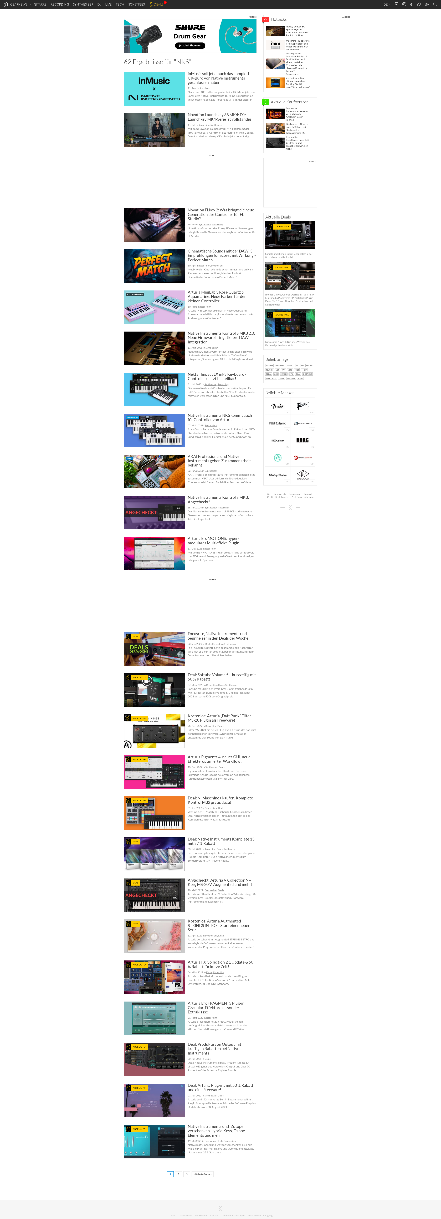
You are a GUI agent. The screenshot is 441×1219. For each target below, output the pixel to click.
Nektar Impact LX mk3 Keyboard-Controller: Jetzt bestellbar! (217, 376)
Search (435, 4)
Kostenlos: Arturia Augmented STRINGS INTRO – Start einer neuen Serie (219, 925)
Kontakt (308, 494)
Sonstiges (136, 4)
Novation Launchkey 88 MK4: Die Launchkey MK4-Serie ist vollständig (219, 116)
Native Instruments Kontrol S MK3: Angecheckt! (218, 499)
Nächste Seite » (203, 1174)
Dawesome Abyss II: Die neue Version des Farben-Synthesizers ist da (287, 330)
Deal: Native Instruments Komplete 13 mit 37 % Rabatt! (221, 841)
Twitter (419, 4)
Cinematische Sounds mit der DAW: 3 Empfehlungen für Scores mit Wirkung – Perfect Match (222, 255)
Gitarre (40, 4)
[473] (303, 405)
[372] (277, 457)
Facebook (411, 4)
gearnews (18, 4)
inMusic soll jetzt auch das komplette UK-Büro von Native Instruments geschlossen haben (220, 78)
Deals (158, 4)
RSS (427, 4)
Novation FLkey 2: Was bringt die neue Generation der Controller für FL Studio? (221, 214)
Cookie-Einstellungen (277, 497)
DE (385, 4)
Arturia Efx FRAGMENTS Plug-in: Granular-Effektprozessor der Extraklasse (216, 1007)
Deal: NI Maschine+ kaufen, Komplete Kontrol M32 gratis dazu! (220, 800)
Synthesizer (83, 4)
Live (108, 4)
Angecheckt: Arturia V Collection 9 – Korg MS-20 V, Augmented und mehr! (220, 882)
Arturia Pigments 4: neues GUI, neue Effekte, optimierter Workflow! (219, 759)
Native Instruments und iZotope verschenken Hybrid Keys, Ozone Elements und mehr (216, 1131)
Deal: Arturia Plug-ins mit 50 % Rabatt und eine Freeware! (220, 1087)
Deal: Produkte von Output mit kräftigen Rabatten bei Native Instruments (214, 1048)
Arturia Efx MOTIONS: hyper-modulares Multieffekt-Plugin (213, 540)
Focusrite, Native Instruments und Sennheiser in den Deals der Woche (218, 635)
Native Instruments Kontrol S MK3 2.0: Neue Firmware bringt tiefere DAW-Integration (221, 337)
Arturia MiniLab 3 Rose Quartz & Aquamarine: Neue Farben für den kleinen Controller (217, 296)
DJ (99, 4)
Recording (60, 4)
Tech (120, 4)
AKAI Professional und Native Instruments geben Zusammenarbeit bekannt (219, 461)
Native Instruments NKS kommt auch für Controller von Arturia (220, 417)
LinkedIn (396, 4)
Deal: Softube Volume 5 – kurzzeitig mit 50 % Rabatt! (222, 676)
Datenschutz (280, 494)
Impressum (294, 494)
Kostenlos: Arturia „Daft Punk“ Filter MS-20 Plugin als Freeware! (219, 717)
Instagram (404, 4)
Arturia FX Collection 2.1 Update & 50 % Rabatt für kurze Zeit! (220, 964)
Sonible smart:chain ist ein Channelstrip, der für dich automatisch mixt (288, 242)
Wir (268, 494)
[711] (278, 405)
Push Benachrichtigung (302, 497)
